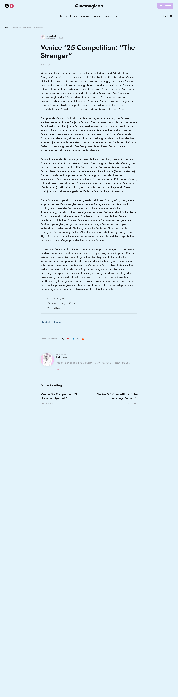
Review (57, 322)
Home (7, 27)
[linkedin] (73, 339)
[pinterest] (68, 339)
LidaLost (52, 36)
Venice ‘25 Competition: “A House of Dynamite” (59, 396)
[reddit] (83, 339)
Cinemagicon (89, 5)
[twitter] (7, 6)
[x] (63, 339)
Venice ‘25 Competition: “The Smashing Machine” (117, 396)
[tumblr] (78, 339)
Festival (46, 322)
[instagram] (12, 6)
